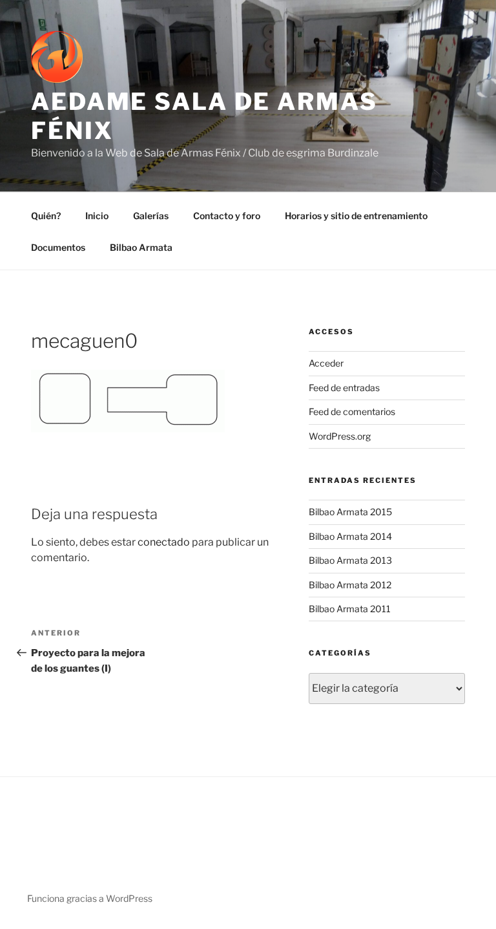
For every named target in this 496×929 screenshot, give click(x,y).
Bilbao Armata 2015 (350, 511)
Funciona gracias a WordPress (89, 898)
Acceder (326, 363)
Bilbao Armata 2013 (350, 560)
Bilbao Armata (141, 247)
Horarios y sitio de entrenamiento (356, 215)
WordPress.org (340, 436)
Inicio (96, 215)
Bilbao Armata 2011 (350, 608)
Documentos (58, 247)
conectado (164, 542)
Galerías (151, 215)
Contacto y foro (226, 215)
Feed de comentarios (352, 411)
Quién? (46, 215)
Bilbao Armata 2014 (350, 536)
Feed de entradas (344, 387)
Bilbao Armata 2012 (350, 584)
